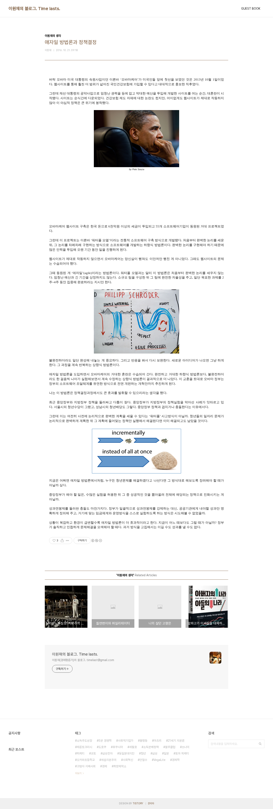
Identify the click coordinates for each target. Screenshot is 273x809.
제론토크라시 (84, 747)
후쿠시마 (118, 747)
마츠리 (157, 740)
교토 (93, 753)
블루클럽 (170, 747)
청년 (143, 753)
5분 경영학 (105, 740)
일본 (166, 753)
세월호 (133, 747)
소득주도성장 (84, 740)
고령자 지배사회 (86, 766)
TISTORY (138, 803)
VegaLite (160, 760)
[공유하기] (62, 540)
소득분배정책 (151, 747)
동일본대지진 (126, 753)
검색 (260, 744)
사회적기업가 (125, 740)
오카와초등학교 (86, 760)
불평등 (143, 740)
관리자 (151, 803)
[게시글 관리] (67, 540)
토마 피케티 (182, 753)
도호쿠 (102, 747)
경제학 (176, 760)
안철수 (143, 760)
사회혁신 (128, 760)
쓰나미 (185, 747)
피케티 (80, 753)
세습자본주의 (108, 760)
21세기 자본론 (176, 740)
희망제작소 (119, 766)
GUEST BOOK (250, 8)
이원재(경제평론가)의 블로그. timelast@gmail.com (83, 660)
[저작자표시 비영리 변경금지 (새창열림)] (96, 540)
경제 (104, 766)
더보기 (78, 773)
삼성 (154, 753)
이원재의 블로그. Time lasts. (34, 8)
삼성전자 (107, 753)
